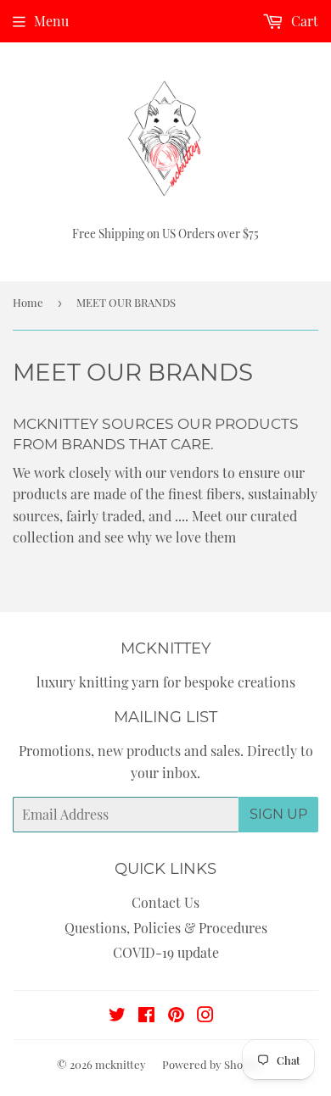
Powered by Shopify (212, 1064)
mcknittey (120, 1064)
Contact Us (165, 902)
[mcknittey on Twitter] (117, 1016)
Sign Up (278, 814)
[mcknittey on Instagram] (205, 1016)
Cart (303, 21)
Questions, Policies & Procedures (166, 928)
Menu (51, 21)
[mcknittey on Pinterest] (176, 1016)
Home (28, 302)
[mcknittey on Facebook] (146, 1016)
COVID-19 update (166, 952)
